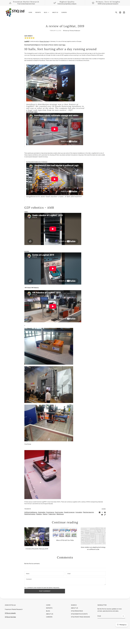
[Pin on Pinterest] (105, 512)
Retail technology (29, 514)
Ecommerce (50, 512)
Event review (59, 512)
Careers (49, 617)
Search (74, 605)
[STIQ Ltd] (15, 12)
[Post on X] (102, 512)
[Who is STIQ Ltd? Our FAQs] (65, 532)
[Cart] (124, 12)
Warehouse (60, 514)
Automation (42, 512)
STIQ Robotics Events (79, 614)
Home (48, 605)
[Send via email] (102, 515)
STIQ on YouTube (10, 617)
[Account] (120, 12)
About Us (49, 614)
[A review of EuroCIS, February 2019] (36, 536)
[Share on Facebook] (100, 512)
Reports (49, 608)
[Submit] (123, 616)
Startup (45, 514)
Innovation (78, 512)
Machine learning (88, 512)
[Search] (116, 12)
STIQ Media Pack (77, 611)
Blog (48, 611)
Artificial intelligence (30, 512)
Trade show (52, 514)
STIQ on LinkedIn (10, 613)
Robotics (39, 514)
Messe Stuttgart (44, 41)
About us (74, 608)
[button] (105, 515)
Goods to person (69, 512)
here (64, 45)
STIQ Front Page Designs (80, 617)
